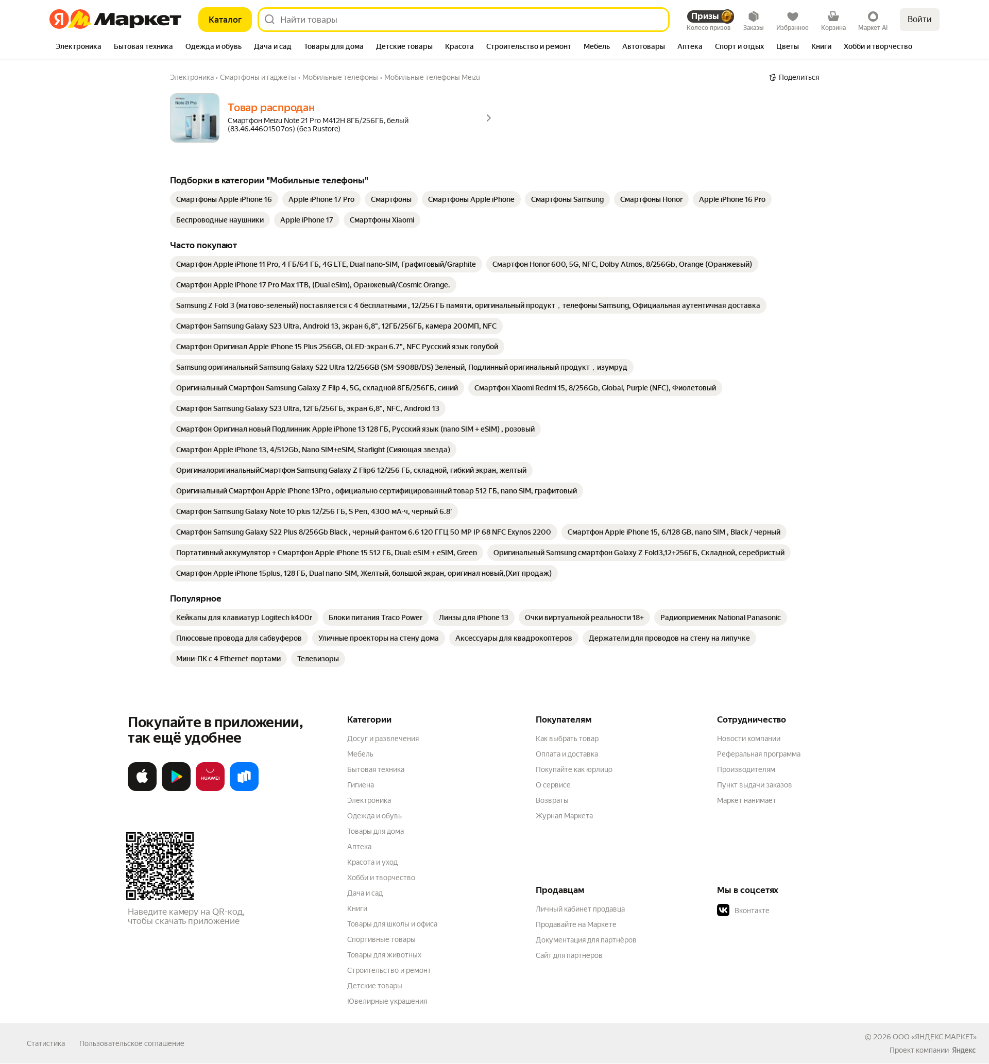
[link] (224, 199)
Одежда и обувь (374, 816)
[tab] (78, 47)
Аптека (359, 847)
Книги (357, 908)
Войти (920, 19)
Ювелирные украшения (387, 1001)
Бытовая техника (375, 769)
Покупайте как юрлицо (574, 769)
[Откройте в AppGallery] (210, 789)
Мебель (360, 754)
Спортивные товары (381, 939)
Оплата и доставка (567, 754)
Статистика (46, 1043)
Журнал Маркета (564, 816)
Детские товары (374, 986)
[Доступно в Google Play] (176, 789)
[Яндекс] (964, 1050)
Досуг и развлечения (383, 738)
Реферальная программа (758, 754)
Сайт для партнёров (569, 955)
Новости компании (748, 738)
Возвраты (552, 800)
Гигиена (360, 785)
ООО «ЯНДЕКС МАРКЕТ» (935, 1037)
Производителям (746, 769)
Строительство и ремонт (389, 970)
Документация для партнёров (586, 940)
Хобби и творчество (381, 877)
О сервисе (553, 785)
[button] (789, 910)
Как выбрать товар (567, 738)
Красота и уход (372, 862)
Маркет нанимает (746, 800)
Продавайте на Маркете (576, 924)
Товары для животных (384, 955)
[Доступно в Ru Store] (244, 789)
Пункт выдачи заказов (754, 785)
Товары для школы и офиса (392, 924)
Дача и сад (365, 893)
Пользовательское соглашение (131, 1043)
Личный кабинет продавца (580, 909)
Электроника (369, 800)
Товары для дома (375, 831)
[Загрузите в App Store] (142, 789)
